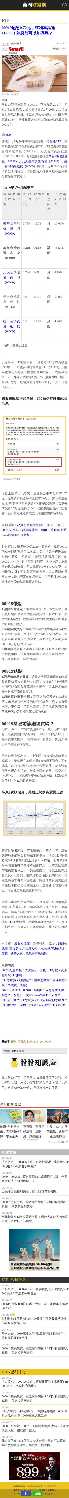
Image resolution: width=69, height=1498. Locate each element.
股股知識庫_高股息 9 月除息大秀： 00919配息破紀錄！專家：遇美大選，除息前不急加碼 (34, 948)
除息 (30, 1041)
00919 (47, 1041)
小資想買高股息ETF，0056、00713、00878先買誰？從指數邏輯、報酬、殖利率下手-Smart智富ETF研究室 (34, 530)
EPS (36, 1041)
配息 (14, 1041)
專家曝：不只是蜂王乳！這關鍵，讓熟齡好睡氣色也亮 (33, 1132)
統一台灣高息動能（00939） (11, 326)
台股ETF (55, 141)
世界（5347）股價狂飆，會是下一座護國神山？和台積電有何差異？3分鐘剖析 (57, 1132)
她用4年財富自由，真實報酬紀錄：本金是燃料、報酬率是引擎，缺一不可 (10, 1132)
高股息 (22, 1041)
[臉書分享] (26, 1493)
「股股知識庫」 (22, 943)
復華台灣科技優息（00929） (11, 228)
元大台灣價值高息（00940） (11, 277)
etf (41, 1041)
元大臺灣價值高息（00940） (41, 161)
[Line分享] (38, 1493)
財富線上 (13, 52)
